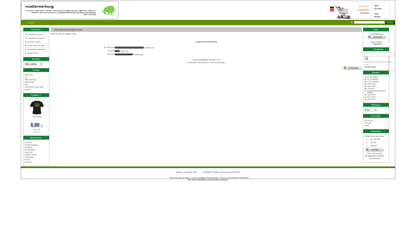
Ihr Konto (378, 8)
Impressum (28, 162)
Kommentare (192, 62)
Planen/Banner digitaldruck (36, 49)
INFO (26, 84)
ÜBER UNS (29, 75)
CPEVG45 (370, 88)
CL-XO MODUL (372, 77)
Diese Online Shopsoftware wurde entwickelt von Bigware (208, 180)
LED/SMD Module (34, 42)
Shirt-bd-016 (371, 86)
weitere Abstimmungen (217, 62)
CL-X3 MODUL (372, 79)
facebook (27, 89)
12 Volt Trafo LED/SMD (36, 45)
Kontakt (377, 16)
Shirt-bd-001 (371, 95)
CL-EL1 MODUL (373, 82)
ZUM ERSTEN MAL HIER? (34, 87)
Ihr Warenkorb (364, 6)
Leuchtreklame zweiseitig (36, 38)
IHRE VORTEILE (30, 80)
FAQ (26, 77)
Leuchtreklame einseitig (36, 34)
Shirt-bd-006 (37, 117)
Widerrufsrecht (29, 157)
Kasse (376, 13)
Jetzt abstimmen (203, 62)
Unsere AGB (29, 152)
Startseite (31, 23)
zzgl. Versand (37, 132)
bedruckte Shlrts (33, 53)
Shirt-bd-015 (371, 99)
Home (376, 5)
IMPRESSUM (29, 82)
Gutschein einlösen (31, 155)
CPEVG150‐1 (371, 84)
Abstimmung (377, 153)
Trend (369, 153)
